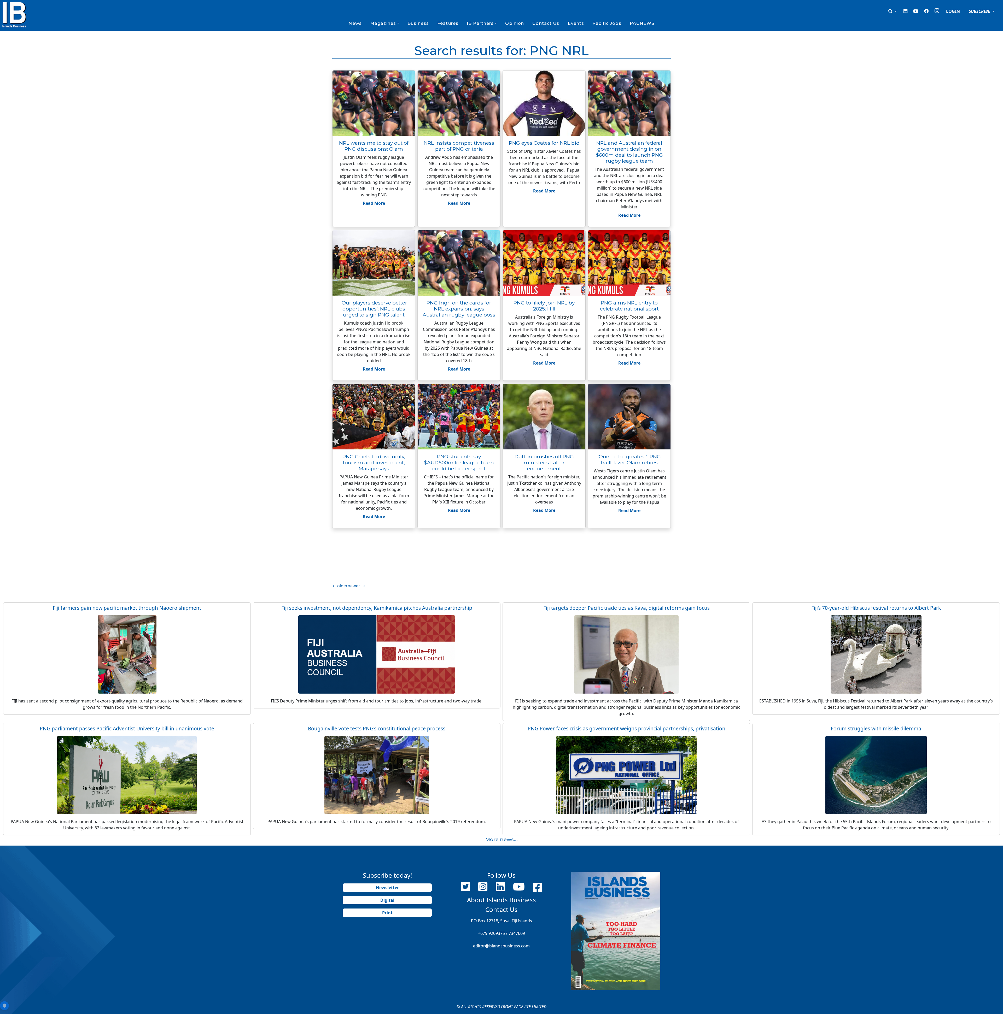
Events (576, 23)
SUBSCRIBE (980, 11)
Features (447, 23)
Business (418, 23)
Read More (374, 203)
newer (356, 586)
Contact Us (545, 23)
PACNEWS (642, 23)
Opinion (514, 23)
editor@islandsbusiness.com (501, 946)
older (340, 586)
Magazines (383, 23)
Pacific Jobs (606, 23)
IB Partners (480, 23)
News (354, 23)
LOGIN (953, 11)
